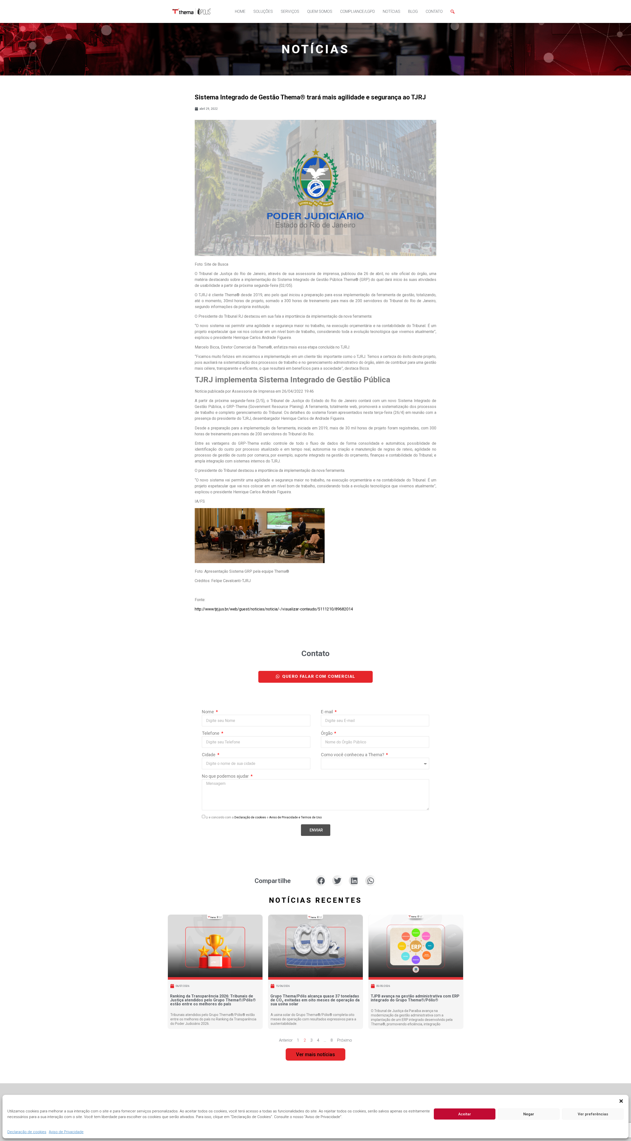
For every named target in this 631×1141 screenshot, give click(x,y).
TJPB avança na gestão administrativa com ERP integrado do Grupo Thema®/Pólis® (415, 998)
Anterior (286, 1040)
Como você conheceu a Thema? (353, 755)
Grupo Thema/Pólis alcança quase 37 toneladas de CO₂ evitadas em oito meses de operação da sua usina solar (315, 1000)
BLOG (413, 11)
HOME (240, 11)
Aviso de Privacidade (66, 1132)
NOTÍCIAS (391, 11)
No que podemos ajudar (226, 776)
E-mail (327, 712)
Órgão (327, 733)
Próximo (344, 1040)
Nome (208, 712)
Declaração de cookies (26, 1132)
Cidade (209, 755)
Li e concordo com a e (264, 817)
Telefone (211, 733)
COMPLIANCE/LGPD (357, 11)
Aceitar (464, 1114)
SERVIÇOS (290, 11)
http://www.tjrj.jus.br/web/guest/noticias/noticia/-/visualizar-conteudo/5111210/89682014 (274, 609)
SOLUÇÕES (263, 11)
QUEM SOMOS (319, 11)
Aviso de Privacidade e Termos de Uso (295, 817)
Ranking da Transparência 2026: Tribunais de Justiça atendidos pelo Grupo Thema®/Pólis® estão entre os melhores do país (213, 1000)
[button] (621, 1101)
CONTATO (434, 11)
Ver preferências (593, 1114)
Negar (528, 1114)
